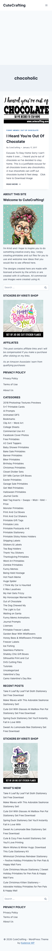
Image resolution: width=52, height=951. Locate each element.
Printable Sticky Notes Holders (19, 536)
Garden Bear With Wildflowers (19, 633)
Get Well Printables (13, 488)
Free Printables (11, 439)
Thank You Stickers (13, 552)
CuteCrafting (14, 147)
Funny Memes (12, 130)
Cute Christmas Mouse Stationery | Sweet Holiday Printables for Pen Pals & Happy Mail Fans (25, 873)
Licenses (8, 625)
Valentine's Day (11, 674)
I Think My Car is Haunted (17, 585)
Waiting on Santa (12, 613)
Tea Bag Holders (12, 548)
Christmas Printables (14, 467)
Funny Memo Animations (16, 617)
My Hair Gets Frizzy (13, 593)
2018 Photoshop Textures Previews (22, 402)
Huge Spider (10, 581)
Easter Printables (12, 479)
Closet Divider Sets (13, 471)
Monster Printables (13, 508)
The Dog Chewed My (14, 605)
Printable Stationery (13, 532)
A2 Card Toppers (12, 443)
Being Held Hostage (14, 573)
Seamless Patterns (13, 650)
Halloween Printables (14, 492)
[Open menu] (46, 5)
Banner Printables (12, 455)
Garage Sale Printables (15, 483)
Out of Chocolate (30, 130)
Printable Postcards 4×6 (16, 528)
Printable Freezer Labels (16, 629)
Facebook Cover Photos (16, 435)
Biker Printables (11, 459)
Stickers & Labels (12, 544)
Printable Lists (11, 524)
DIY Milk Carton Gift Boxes (17, 475)
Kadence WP (28, 943)
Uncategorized (11, 670)
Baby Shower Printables (16, 447)
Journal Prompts (12, 621)
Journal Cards (10, 496)
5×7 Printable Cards (14, 406)
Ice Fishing (9, 646)
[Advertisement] (26, 38)
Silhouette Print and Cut (16, 658)
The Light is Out (11, 609)
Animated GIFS (11, 415)
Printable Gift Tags (13, 520)
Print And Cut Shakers (15, 516)
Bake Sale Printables (14, 451)
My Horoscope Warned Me (17, 597)
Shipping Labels (11, 540)
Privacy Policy (10, 378)
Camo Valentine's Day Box (17, 678)
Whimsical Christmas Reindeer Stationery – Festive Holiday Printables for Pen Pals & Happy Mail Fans (26, 860)
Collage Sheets (11, 427)
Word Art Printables (13, 561)
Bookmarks (9, 419)
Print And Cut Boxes (14, 512)
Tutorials (7, 666)
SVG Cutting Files (12, 662)
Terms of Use (10, 384)
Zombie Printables (13, 565)
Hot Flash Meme (12, 577)
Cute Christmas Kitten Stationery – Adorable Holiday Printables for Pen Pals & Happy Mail (25, 886)
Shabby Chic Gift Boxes (16, 654)
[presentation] (26, 111)
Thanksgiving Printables (16, 556)
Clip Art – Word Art (13, 423)
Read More (13, 184)
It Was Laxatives (12, 589)
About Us (8, 390)
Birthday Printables (13, 463)
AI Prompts (9, 411)
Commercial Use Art (14, 431)
